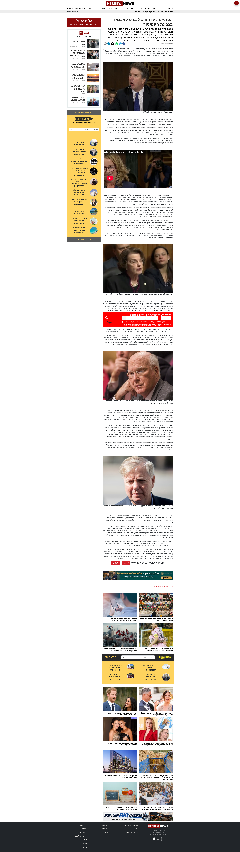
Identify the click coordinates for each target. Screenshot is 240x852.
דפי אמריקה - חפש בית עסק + (79, 8)
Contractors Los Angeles (129, 829)
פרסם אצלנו (83, 825)
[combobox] (84, 129)
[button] (124, 318)
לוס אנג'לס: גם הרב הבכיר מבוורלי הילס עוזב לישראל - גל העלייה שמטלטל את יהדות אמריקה (78, 88)
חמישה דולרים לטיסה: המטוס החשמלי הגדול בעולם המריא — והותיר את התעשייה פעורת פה (79, 76)
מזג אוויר (160, 12)
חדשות (170, 8)
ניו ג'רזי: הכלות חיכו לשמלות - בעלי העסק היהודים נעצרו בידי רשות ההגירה (78, 42)
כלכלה (162, 8)
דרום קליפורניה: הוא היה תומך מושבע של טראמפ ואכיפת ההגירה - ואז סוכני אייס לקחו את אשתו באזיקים (78, 54)
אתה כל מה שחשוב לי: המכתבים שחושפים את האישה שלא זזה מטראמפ (78, 99)
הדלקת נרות (169, 12)
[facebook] (123, 43)
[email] (105, 43)
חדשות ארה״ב (104, 825)
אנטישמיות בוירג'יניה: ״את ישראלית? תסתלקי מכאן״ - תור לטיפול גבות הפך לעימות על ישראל (78, 65)
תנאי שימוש (83, 832)
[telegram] (120, 43)
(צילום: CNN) (139, 294)
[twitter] (112, 43)
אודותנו (84, 829)
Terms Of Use (157, 325)
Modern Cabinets (132, 832)
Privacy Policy (149, 325)
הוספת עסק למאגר (81, 836)
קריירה (85, 847)
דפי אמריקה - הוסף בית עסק (84, 113)
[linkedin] (108, 43)
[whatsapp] (116, 43)
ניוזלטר (85, 840)
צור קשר (84, 843)
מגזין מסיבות (104, 829)
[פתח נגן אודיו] (236, 3)
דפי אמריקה (105, 832)
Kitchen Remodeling (131, 825)
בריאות (155, 8)
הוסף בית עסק (111, 657)
